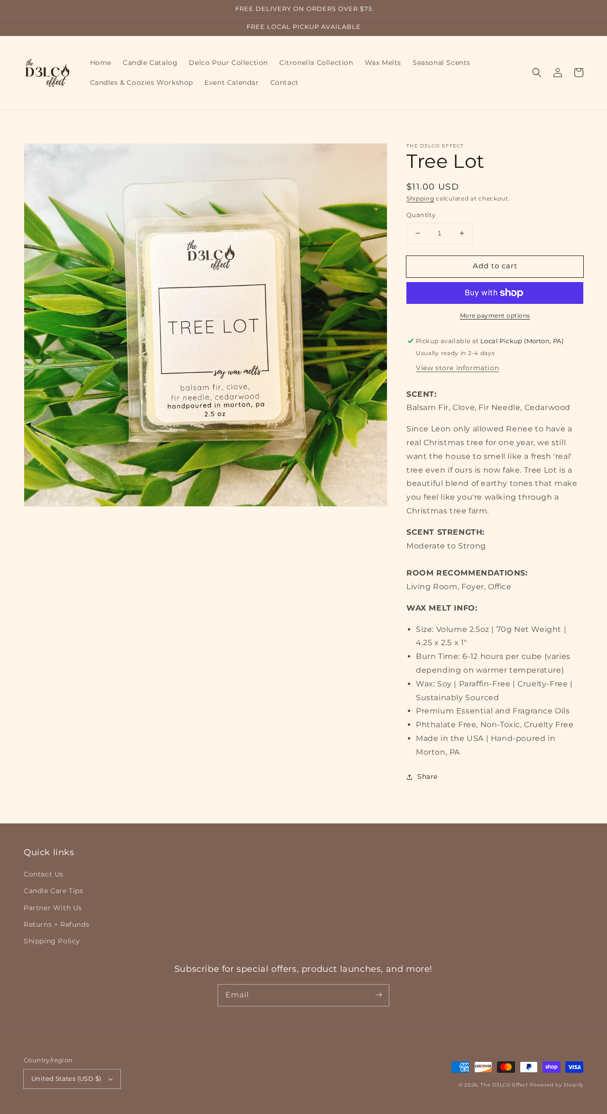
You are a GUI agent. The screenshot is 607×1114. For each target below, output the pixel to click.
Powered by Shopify (556, 1085)
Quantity (420, 215)
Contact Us (44, 874)
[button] (536, 72)
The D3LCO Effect (504, 1085)
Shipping (420, 198)
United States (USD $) (66, 1078)
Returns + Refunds (56, 924)
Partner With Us (53, 908)
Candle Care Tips (53, 890)
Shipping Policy (52, 941)
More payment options (495, 315)
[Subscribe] (378, 995)
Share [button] (427, 776)
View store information (457, 368)
